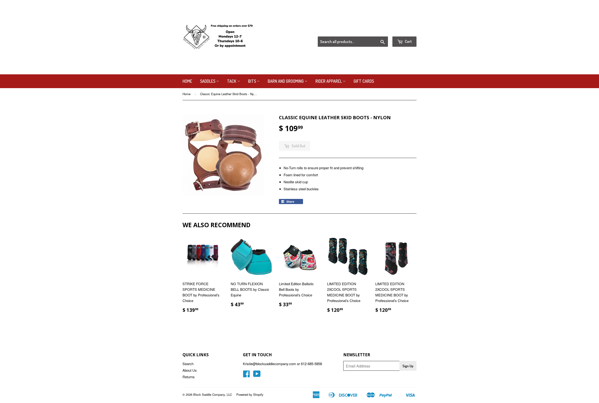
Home (187, 81)
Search (188, 363)
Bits (252, 81)
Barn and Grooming (286, 81)
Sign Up (407, 366)
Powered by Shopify (249, 394)
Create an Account (403, 31)
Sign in (378, 31)
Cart (408, 41)
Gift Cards (364, 81)
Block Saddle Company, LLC (212, 394)
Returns (189, 376)
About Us (190, 370)
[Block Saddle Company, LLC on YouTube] (257, 375)
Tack (232, 81)
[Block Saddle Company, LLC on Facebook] (246, 375)
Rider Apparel (329, 81)
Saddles (208, 81)
